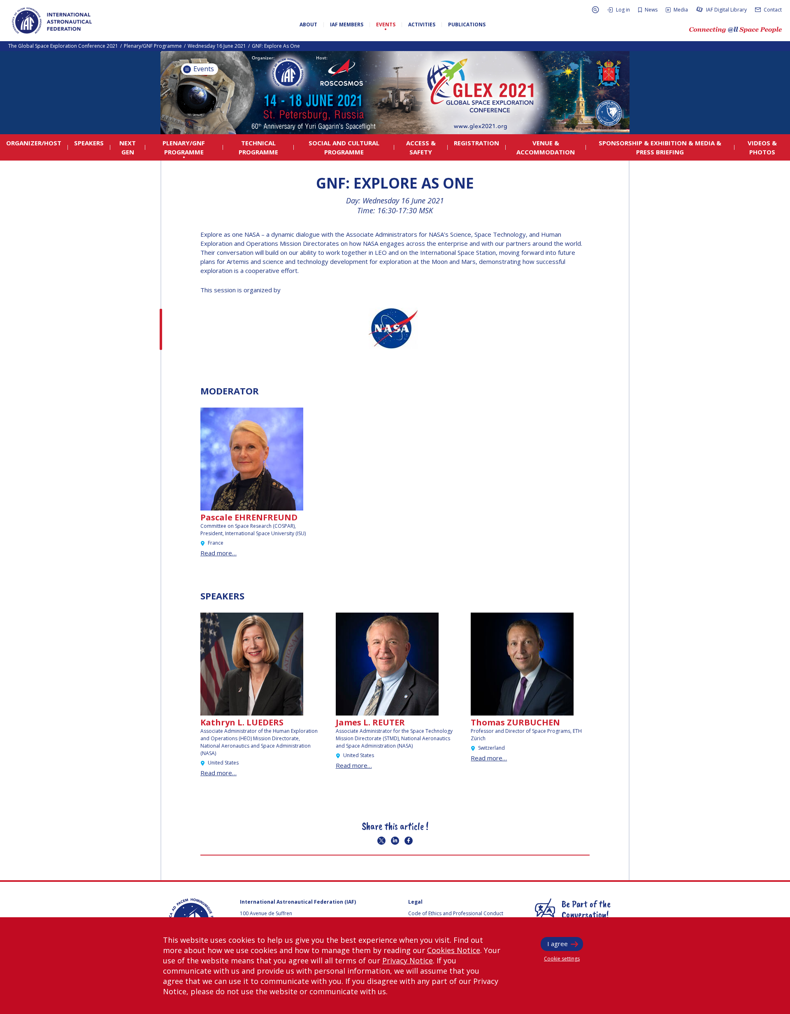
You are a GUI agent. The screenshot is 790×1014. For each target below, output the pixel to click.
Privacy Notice (407, 960)
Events (203, 68)
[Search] (595, 9)
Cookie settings (562, 958)
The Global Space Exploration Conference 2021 (63, 45)
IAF (51, 20)
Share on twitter (381, 841)
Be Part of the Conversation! (586, 909)
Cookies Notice (453, 950)
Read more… (218, 553)
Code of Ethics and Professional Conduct (455, 913)
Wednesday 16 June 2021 (217, 45)
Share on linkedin (395, 841)
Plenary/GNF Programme (153, 45)
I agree (557, 943)
